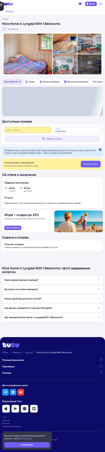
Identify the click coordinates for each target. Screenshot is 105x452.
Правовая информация (11, 426)
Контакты (6, 423)
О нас (4, 417)
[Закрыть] (100, 150)
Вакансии (6, 420)
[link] (12, 228)
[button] (80, 4)
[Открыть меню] (101, 3)
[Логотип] (7, 3)
